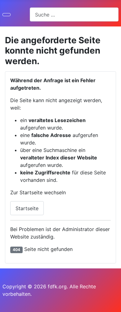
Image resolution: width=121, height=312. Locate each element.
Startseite (27, 208)
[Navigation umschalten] (6, 14)
